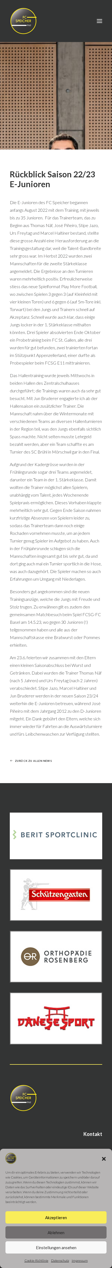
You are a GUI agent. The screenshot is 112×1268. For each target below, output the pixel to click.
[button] (104, 1159)
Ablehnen (56, 1232)
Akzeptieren (56, 1217)
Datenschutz (60, 1260)
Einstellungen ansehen (56, 1247)
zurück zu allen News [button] (33, 760)
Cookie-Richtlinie (36, 1260)
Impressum (80, 1260)
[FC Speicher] (23, 21)
